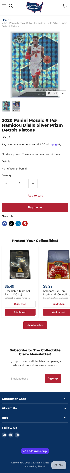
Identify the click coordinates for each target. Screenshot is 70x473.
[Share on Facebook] (4, 223)
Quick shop (20, 304)
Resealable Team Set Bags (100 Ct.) (17, 292)
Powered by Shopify (35, 466)
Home (5, 20)
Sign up (53, 378)
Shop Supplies (35, 325)
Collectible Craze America (17, 297)
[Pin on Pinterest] (25, 223)
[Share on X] (11, 223)
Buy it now (35, 207)
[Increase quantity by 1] (33, 183)
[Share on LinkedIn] (18, 223)
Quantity (6, 175)
